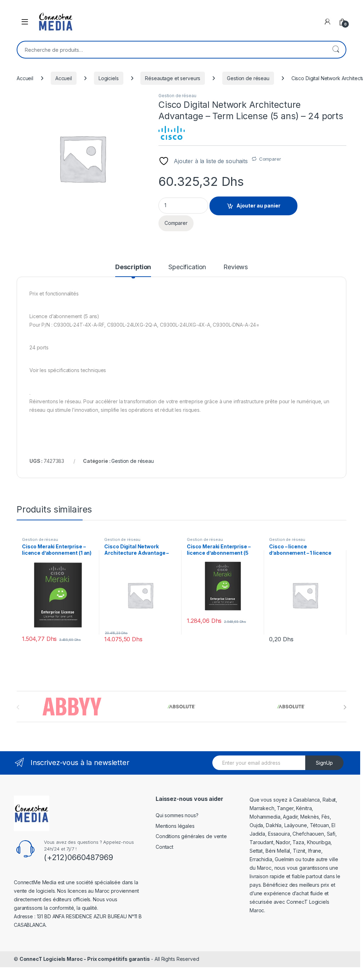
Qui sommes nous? (177, 815)
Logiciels (109, 78)
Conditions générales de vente (191, 836)
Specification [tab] (187, 267)
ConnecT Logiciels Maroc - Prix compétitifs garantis (84, 959)
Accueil (25, 78)
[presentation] (344, 707)
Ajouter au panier (258, 206)
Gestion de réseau (248, 78)
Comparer (270, 159)
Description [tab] (133, 267)
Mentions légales (175, 826)
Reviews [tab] (235, 267)
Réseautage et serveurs (172, 78)
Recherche (336, 49)
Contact (164, 847)
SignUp (324, 763)
